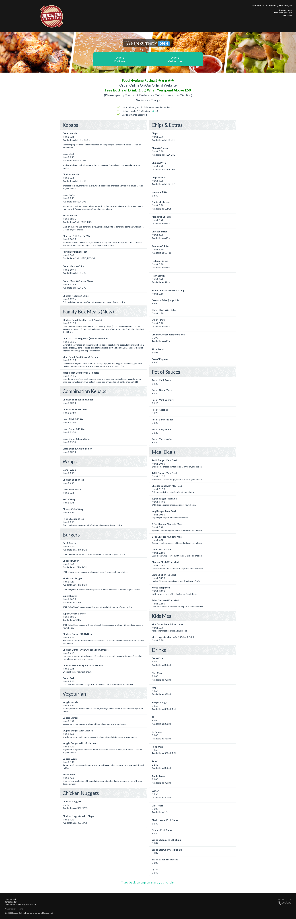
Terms (20, 909)
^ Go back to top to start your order (148, 882)
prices (154, 111)
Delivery (120, 59)
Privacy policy (10, 909)
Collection (175, 59)
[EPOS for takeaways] (283, 902)
